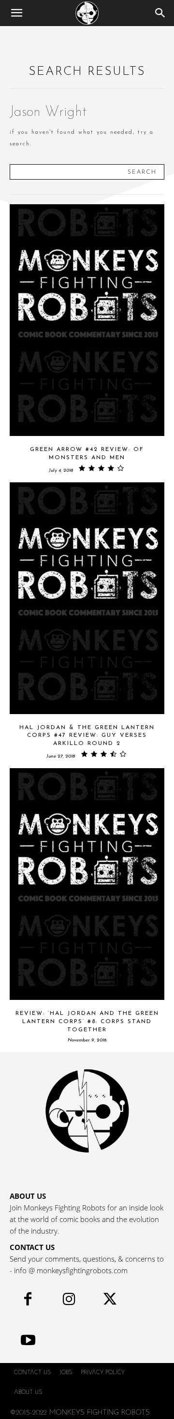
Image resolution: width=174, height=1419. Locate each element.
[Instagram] (69, 1301)
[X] (110, 1301)
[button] (16, 13)
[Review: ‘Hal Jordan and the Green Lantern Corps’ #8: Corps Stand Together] (87, 884)
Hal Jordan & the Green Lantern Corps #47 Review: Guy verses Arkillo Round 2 (87, 736)
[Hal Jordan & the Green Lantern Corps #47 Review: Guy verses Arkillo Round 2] (87, 598)
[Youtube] (28, 1342)
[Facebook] (28, 1301)
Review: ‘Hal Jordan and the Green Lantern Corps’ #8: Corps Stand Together (87, 1022)
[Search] (160, 13)
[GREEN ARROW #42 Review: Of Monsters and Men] (87, 320)
